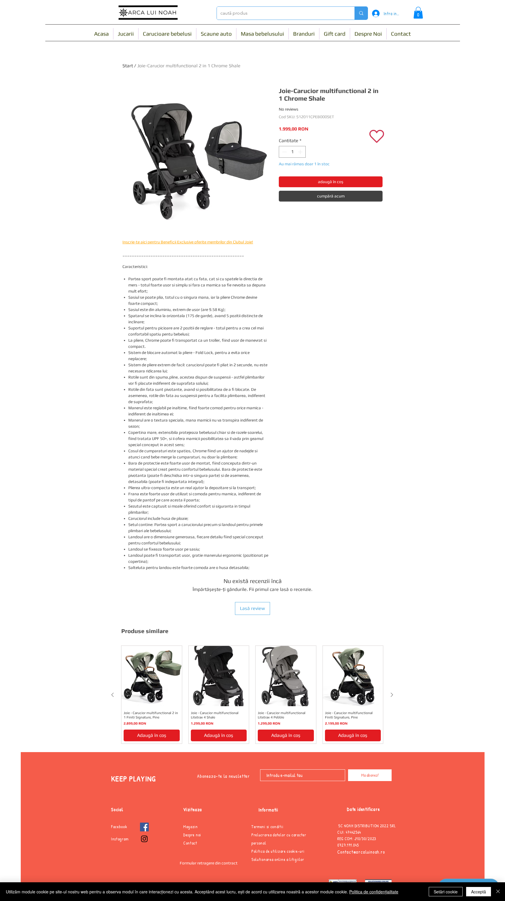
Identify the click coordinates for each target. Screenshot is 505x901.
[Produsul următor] (391, 694)
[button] (418, 13)
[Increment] (301, 151)
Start (127, 65)
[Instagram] (144, 838)
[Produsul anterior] (112, 694)
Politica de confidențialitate (373, 892)
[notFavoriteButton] (376, 136)
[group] (252, 694)
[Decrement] (284, 151)
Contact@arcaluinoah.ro (361, 852)
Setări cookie (446, 892)
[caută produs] (361, 13)
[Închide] (497, 891)
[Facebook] (144, 827)
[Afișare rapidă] (152, 676)
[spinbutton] (292, 151)
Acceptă (478, 892)
